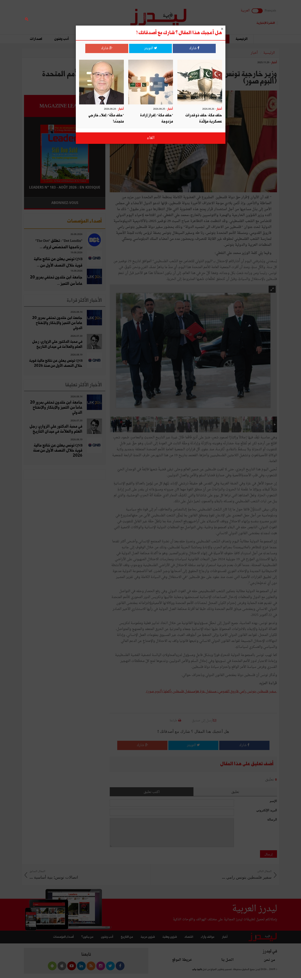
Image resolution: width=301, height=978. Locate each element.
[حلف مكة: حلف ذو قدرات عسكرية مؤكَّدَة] (199, 82)
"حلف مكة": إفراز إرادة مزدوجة (156, 118)
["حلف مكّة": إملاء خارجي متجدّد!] (101, 82)
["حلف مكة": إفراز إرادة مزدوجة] (150, 82)
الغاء (150, 138)
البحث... (103, 14)
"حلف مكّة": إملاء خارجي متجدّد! (106, 118)
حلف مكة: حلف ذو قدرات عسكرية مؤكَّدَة (203, 118)
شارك (193, 48)
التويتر (149, 48)
